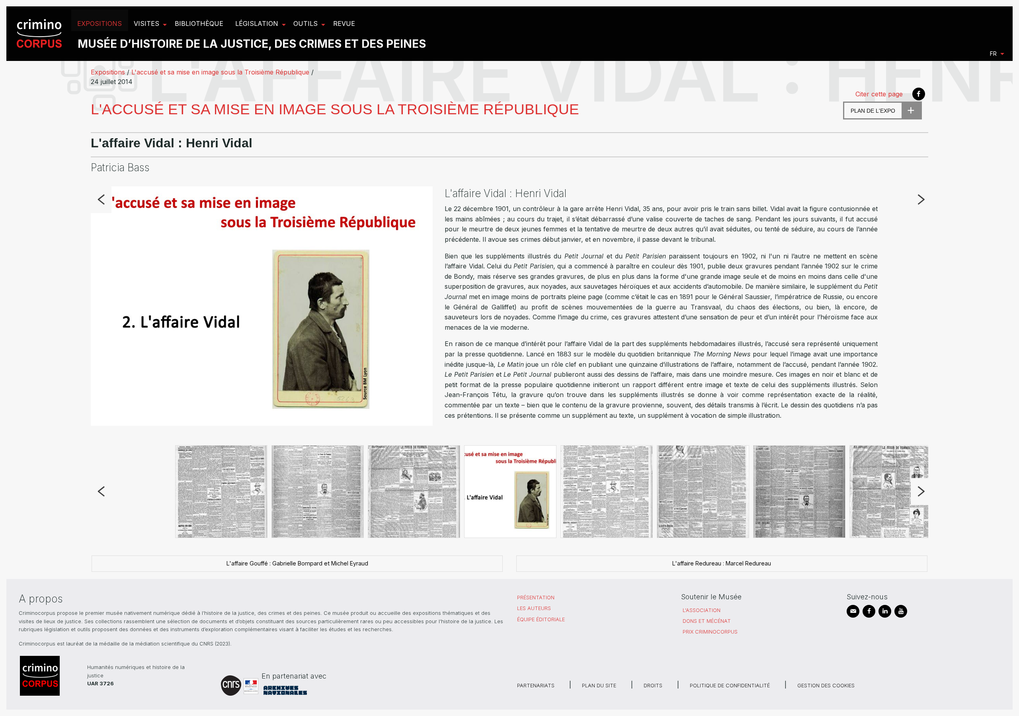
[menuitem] (40, 34)
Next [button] (921, 199)
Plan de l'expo (873, 111)
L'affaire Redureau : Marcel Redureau (721, 563)
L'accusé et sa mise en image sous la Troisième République (220, 72)
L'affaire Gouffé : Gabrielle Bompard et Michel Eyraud (297, 563)
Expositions (108, 72)
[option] (509, 307)
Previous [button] (101, 199)
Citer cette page (879, 94)
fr (993, 53)
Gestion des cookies (826, 686)
